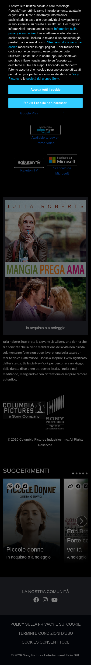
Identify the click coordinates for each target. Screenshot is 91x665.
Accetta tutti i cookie (46, 89)
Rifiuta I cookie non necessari (45, 103)
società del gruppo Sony (42, 78)
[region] (45, 56)
